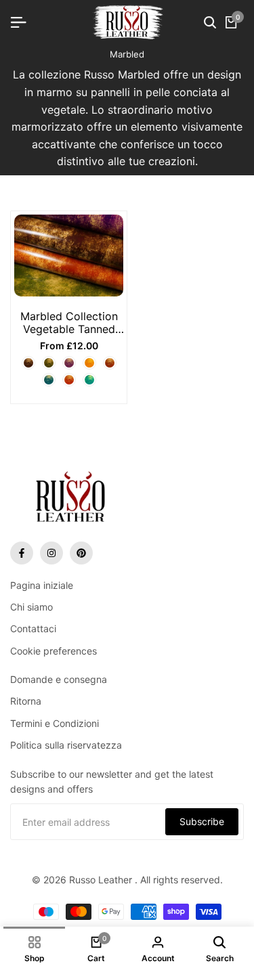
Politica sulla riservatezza (66, 745)
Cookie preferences (53, 651)
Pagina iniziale (41, 585)
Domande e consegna (58, 679)
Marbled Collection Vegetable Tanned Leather (69, 323)
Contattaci (33, 628)
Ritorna (25, 701)
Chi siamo (31, 607)
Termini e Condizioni (54, 723)
